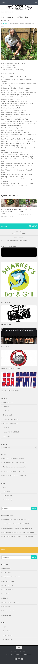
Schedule (5, 598)
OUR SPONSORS (8, 585)
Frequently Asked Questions (11, 419)
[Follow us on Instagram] (32, 226)
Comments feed (7, 495)
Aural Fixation (7, 568)
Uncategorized (7, 615)
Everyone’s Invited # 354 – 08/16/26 (13, 458)
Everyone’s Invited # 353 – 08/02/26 (13, 471)
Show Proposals (7, 415)
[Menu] (35, 2)
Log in (4, 487)
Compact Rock (7, 572)
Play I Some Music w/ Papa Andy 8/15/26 (15, 463)
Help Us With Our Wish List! (11, 432)
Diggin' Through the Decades (11, 577)
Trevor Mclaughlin (8, 519)
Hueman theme (28, 654)
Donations (6, 428)
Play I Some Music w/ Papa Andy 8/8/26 (14, 467)
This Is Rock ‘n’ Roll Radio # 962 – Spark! (14, 532)
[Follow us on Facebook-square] (29, 226)
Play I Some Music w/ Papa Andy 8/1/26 (14, 475)
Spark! (3, 2)
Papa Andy (6, 24)
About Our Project (8, 402)
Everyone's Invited (8, 581)
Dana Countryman (8, 536)
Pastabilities (5, 346)
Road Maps (6, 594)
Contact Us (6, 411)
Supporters (6, 436)
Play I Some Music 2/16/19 (24, 528)
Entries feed (6, 491)
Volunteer (6, 406)
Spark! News (6, 606)
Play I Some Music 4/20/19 (23, 519)
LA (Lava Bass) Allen (8, 528)
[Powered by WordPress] (12, 654)
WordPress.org (7, 500)
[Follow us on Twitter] (35, 226)
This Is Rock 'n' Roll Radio (10, 611)
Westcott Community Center (10, 368)
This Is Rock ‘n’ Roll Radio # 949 (24, 536)
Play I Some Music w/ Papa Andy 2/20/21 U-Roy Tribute (9, 211)
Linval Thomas (7, 524)
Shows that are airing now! (10, 423)
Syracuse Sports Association (10, 390)
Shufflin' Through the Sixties (11, 602)
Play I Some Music (7, 12)
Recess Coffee (6, 324)
